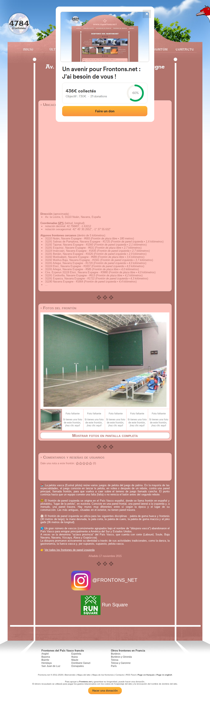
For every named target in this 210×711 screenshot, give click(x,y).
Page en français (146, 675)
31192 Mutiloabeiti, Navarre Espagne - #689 (71, 256)
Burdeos (115, 653)
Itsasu (74, 656)
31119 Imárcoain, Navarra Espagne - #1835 (70, 250)
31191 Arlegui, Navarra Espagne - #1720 (69, 263)
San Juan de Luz (50, 666)
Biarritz (45, 659)
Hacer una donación (105, 690)
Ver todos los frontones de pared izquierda (70, 549)
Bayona (45, 656)
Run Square (114, 604)
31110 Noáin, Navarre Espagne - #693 (67, 238)
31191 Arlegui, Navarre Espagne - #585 (68, 269)
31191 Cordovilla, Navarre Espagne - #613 (70, 275)
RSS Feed (131, 675)
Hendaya (46, 663)
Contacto (183, 49)
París (114, 666)
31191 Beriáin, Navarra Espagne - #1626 (69, 253)
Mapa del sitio (83, 675)
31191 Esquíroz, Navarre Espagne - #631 (69, 247)
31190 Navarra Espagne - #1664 (64, 281)
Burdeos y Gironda (121, 656)
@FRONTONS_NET (115, 580)
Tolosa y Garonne (121, 663)
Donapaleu (77, 666)
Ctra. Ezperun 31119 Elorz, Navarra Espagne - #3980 (76, 272)
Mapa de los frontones (103, 675)
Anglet (45, 653)
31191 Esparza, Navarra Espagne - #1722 (70, 278)
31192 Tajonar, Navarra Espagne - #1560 (69, 244)
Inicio (28, 49)
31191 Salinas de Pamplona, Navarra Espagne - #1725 (77, 241)
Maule (74, 659)
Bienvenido (70, 675)
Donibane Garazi (80, 663)
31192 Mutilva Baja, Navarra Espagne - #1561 (72, 260)
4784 (19, 23)
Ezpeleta (76, 653)
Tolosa (114, 659)
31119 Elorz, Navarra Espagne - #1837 (68, 266)
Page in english (164, 675)
